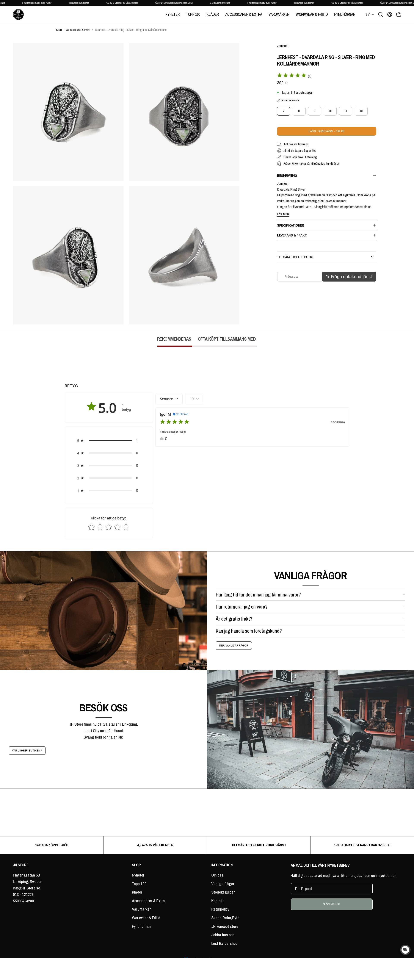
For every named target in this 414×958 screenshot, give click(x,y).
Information (221, 865)
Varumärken (141, 909)
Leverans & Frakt (292, 235)
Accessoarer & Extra (148, 900)
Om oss (217, 875)
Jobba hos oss (223, 935)
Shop (136, 865)
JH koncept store (224, 926)
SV (367, 14)
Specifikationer (290, 225)
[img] (291, 76)
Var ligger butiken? (27, 750)
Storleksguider (223, 892)
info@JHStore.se (26, 888)
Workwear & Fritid (146, 917)
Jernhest (283, 45)
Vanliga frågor (222, 883)
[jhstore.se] (18, 14)
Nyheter (138, 875)
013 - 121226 (23, 894)
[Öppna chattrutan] (405, 950)
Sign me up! (331, 904)
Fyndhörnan (141, 926)
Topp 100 (139, 883)
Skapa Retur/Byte (225, 917)
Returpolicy (220, 909)
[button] (380, 14)
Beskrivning (287, 175)
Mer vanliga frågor (233, 645)
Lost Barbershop (224, 943)
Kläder (137, 892)
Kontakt (217, 900)
